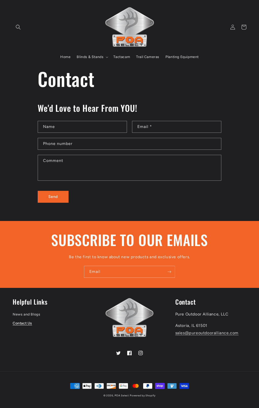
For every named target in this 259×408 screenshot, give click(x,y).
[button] (18, 27)
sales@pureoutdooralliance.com (207, 332)
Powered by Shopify (143, 395)
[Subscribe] (169, 272)
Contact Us (22, 323)
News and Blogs (26, 314)
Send (53, 196)
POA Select (122, 395)
